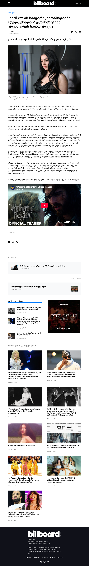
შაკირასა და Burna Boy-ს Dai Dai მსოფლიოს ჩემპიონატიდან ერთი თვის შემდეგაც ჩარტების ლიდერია (23, 480)
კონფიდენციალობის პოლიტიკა (39, 543)
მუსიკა (14, 13)
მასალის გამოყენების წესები (38, 541)
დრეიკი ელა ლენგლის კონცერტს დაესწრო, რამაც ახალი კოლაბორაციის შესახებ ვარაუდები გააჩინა (23, 515)
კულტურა (36, 557)
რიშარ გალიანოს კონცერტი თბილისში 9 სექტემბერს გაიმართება (43, 266)
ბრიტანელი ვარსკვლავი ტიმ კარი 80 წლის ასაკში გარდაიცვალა (29, 308)
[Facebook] (41, 562)
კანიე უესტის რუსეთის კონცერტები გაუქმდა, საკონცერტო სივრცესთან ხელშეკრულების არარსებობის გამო (61, 374)
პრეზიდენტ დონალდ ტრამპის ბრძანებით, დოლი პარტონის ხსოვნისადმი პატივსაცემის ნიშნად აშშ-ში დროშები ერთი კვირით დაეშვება (29, 321)
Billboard (11, 31)
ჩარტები (60, 557)
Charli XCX (12, 233)
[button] (9, 3)
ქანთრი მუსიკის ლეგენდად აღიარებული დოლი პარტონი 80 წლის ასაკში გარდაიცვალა (24, 411)
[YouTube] (48, 562)
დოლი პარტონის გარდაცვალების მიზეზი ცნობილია (29, 333)
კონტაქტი (31, 539)
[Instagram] (44, 562)
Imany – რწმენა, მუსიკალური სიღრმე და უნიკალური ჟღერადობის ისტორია (63, 446)
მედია (52, 557)
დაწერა (76, 143)
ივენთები (45, 557)
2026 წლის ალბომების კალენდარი (21, 445)
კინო (9, 13)
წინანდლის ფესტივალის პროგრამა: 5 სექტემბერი (28, 287)
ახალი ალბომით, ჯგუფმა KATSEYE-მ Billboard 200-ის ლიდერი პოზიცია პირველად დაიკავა (61, 480)
